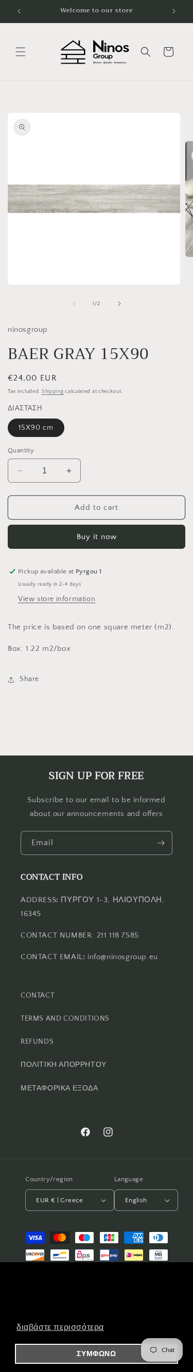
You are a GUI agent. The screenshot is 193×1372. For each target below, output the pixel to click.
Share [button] (29, 679)
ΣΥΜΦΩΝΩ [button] (96, 1353)
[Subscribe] (160, 843)
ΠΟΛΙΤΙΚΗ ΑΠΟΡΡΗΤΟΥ (64, 1065)
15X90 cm (36, 428)
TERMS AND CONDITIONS (65, 1019)
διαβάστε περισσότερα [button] (60, 1327)
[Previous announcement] (19, 11)
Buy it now (97, 536)
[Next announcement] (174, 11)
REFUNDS (37, 1042)
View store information (56, 599)
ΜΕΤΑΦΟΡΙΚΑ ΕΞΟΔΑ (59, 1088)
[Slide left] (74, 303)
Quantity (21, 450)
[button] (20, 52)
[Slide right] (119, 303)
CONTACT (37, 995)
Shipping (53, 391)
